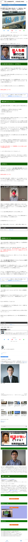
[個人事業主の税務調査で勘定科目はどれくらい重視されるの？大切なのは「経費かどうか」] (17, 403)
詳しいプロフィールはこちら (19, 472)
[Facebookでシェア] (8, 30)
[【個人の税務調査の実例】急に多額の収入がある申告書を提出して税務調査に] (24, 413)
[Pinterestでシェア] (12, 30)
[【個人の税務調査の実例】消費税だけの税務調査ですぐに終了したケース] (11, 413)
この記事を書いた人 (4, 329)
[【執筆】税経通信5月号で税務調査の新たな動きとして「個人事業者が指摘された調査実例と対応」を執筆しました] (4, 403)
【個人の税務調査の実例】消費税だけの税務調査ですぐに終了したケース (11, 532)
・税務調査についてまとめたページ (14, 96)
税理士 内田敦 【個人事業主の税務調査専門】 (8, 349)
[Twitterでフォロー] (2, 353)
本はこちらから (12, 472)
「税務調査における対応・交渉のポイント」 (14, 490)
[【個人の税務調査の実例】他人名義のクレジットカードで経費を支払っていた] (17, 413)
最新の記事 (9, 329)
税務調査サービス (12, 324)
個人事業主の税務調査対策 (4, 356)
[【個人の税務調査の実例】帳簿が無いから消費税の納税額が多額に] (4, 413)
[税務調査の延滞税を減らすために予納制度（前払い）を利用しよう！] (24, 403)
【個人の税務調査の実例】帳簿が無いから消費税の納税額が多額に (10, 531)
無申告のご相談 (11, 229)
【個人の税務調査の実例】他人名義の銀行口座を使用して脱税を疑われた (11, 535)
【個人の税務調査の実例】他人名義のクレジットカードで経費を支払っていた (11, 533)
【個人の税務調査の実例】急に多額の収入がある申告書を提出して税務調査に (11, 534)
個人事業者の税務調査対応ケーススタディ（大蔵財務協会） (8, 479)
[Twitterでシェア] (4, 30)
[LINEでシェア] (23, 339)
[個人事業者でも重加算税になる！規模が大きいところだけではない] (11, 403)
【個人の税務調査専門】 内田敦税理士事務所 (14, 1)
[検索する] (26, 426)
